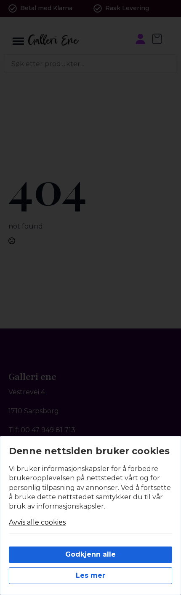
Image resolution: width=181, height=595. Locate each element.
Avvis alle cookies (37, 522)
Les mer (90, 575)
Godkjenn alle (90, 554)
